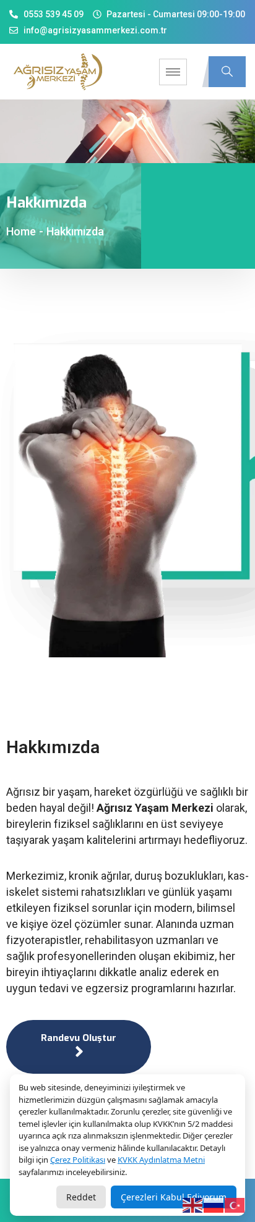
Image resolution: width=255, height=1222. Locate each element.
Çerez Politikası (77, 1159)
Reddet (81, 1197)
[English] (193, 1204)
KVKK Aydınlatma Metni (161, 1159)
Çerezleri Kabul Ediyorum (174, 1197)
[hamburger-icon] (173, 72)
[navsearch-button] (227, 71)
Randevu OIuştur (78, 1038)
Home (21, 231)
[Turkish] (235, 1204)
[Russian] (214, 1204)
